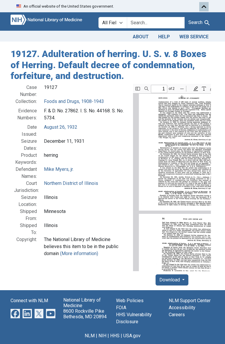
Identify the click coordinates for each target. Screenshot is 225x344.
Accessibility (182, 307)
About (141, 36)
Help (164, 36)
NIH (102, 335)
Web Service (194, 36)
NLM (90, 335)
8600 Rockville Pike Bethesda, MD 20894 (85, 313)
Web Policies (130, 300)
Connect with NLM (29, 300)
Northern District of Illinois (71, 183)
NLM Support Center (190, 300)
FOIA (121, 307)
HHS (115, 335)
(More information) (79, 253)
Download (170, 280)
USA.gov (132, 335)
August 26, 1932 (60, 127)
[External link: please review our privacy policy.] (15, 313)
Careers (177, 314)
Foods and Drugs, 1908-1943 (74, 101)
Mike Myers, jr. (59, 169)
